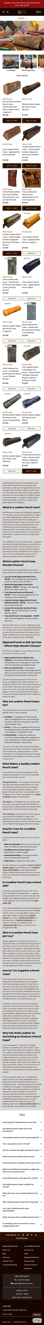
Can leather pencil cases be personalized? (21, 1137)
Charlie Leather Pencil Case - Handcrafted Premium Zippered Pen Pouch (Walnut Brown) (31, 152)
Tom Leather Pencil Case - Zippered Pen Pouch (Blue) (31, 285)
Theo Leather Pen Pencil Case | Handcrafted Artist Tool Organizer (30, 196)
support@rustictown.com (22, 1283)
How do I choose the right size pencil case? (21, 1150)
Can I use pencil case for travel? (16, 1144)
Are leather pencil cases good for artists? (20, 1178)
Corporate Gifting (10, 1265)
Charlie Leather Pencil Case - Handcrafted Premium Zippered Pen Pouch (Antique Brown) (12, 239)
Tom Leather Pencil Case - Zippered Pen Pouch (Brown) (11, 152)
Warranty (6, 1257)
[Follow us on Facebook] (19, 1235)
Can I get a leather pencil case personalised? (16, 1209)
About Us (6, 1250)
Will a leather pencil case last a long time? (21, 1202)
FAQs (26, 1254)
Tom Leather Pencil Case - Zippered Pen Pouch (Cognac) (31, 240)
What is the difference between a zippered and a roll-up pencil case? (21, 1170)
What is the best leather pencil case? (19, 1156)
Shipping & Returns (31, 1257)
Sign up (37, 1314)
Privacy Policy (29, 1261)
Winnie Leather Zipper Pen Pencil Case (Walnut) (12, 459)
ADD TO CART (12, 120)
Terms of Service (30, 1265)
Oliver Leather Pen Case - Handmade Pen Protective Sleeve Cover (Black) (31, 328)
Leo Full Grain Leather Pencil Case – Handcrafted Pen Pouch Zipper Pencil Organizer (12, 106)
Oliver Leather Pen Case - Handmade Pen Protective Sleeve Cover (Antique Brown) (12, 284)
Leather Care (8, 1261)
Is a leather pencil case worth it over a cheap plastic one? (19, 1224)
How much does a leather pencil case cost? (21, 1163)
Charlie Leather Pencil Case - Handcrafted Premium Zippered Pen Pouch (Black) (31, 459)
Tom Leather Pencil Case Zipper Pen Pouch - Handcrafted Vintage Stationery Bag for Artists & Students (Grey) (31, 374)
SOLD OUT (31, 253)
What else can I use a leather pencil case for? (20, 1194)
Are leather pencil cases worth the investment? (17, 1130)
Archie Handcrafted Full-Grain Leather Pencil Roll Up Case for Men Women (11, 196)
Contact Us (28, 1250)
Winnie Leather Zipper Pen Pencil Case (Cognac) (12, 328)
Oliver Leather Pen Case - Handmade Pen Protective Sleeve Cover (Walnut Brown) (12, 373)
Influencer (28, 1268)
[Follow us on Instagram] (27, 1235)
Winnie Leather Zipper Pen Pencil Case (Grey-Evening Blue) (12, 417)
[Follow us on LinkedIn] (36, 1235)
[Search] (8, 12)
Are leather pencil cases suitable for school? (18, 1185)
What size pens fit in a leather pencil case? (21, 1217)
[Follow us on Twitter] (23, 1235)
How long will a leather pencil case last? (20, 1122)
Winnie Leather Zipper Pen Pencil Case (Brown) (31, 107)
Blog (4, 1254)
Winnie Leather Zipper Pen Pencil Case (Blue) (31, 417)
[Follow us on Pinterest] (32, 1235)
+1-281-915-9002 (22, 1280)
